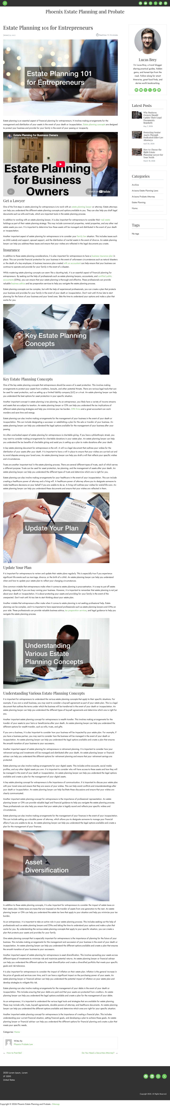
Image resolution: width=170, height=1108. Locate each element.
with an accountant (72, 263)
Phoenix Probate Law (23, 1044)
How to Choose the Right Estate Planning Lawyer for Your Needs (153, 153)
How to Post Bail (14, 1052)
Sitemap (56, 1104)
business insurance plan (102, 255)
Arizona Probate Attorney (143, 196)
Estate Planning (138, 202)
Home (17, 1031)
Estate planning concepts (94, 124)
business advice (18, 283)
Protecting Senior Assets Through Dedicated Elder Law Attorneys (153, 136)
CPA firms (75, 409)
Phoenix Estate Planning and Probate (85, 11)
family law (81, 236)
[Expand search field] (5, 3)
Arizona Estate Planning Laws (145, 190)
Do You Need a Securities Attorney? (98, 1052)
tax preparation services (75, 610)
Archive (135, 184)
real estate (105, 219)
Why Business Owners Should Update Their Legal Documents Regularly (152, 117)
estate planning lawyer (82, 206)
